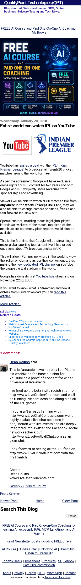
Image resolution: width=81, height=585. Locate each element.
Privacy (19, 573)
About (7, 573)
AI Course (9, 549)
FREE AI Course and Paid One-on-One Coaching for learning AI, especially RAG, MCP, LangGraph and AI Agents (39, 529)
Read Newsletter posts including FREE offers (39, 541)
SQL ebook (66, 561)
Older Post (70, 501)
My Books (39, 32)
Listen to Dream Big (39, 553)
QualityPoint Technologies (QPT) (33, 2)
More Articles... (10, 304)
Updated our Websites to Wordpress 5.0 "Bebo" (36, 336)
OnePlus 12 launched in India (25, 321)
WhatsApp (54, 573)
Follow (31, 573)
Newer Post (9, 501)
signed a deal (29, 165)
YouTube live (45, 276)
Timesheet (32, 561)
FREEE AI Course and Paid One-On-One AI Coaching (38, 28)
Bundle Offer (28, 549)
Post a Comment (10, 493)
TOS (41, 573)
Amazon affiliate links (57, 577)
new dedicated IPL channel (36, 264)
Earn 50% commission (39, 565)
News (12, 311)
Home (40, 501)
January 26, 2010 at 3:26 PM (28, 486)
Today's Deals (12, 561)
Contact (70, 573)
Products (49, 561)
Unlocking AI (48, 549)
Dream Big (67, 549)
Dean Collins (20, 362)
